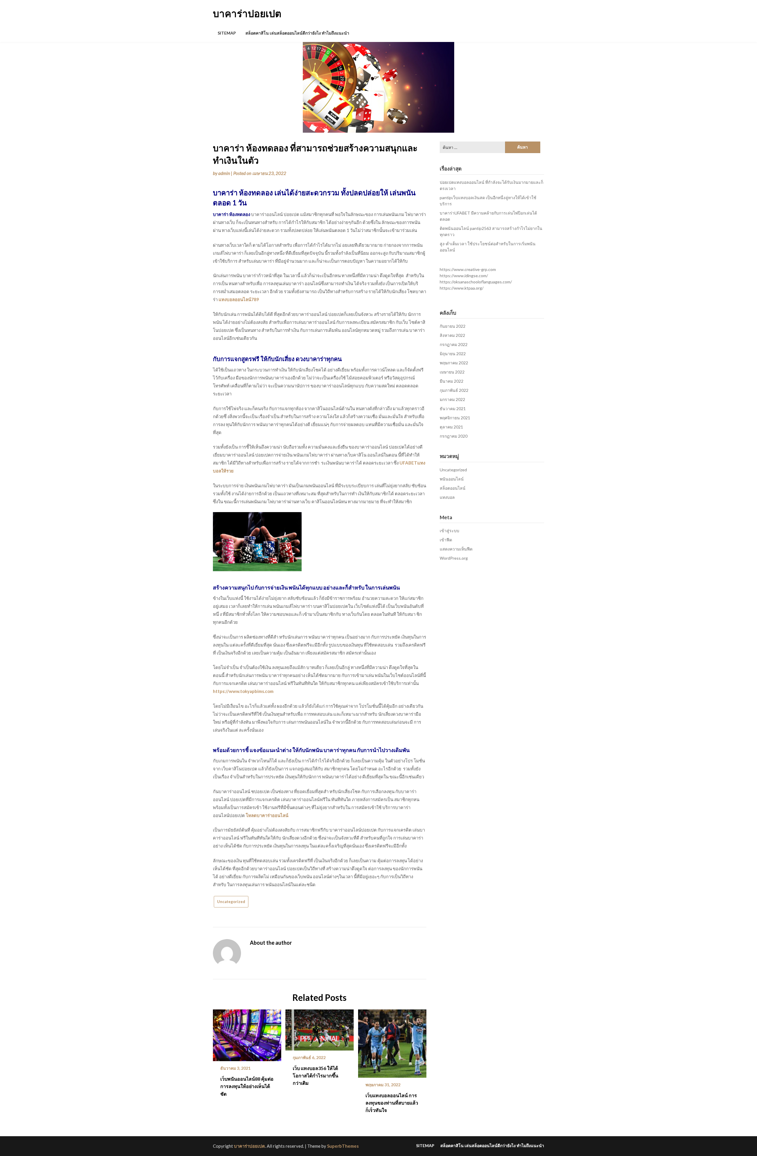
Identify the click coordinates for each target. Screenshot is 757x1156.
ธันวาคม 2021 (453, 408)
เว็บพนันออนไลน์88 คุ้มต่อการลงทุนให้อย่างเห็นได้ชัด (247, 1086)
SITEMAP (227, 32)
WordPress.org (454, 558)
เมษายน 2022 (452, 371)
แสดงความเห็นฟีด (456, 548)
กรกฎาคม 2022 (454, 344)
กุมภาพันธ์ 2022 (454, 390)
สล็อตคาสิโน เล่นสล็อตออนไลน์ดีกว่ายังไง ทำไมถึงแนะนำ (297, 32)
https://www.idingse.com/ (464, 275)
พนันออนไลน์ (452, 478)
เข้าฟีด (446, 539)
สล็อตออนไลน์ (452, 488)
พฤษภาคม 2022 (454, 362)
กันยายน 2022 (452, 326)
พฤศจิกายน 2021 (455, 417)
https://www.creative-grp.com (468, 269)
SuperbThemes (343, 1146)
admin (224, 173)
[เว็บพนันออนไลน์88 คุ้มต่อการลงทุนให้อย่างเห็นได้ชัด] (247, 1033)
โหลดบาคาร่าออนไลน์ (267, 815)
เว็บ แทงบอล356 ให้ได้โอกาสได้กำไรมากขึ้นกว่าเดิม (315, 1075)
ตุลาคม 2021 (451, 426)
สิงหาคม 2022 (452, 335)
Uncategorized (231, 901)
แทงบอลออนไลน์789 (239, 299)
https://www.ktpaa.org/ (461, 287)
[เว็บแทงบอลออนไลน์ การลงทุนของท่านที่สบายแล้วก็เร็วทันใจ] (392, 1041)
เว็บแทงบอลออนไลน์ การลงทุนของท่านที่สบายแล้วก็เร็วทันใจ (391, 1102)
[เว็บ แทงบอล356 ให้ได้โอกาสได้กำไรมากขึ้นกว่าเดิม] (319, 1027)
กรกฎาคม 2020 (454, 436)
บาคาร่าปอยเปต (247, 13)
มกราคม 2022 (452, 399)
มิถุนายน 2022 (453, 353)
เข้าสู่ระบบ (449, 530)
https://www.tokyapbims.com (243, 691)
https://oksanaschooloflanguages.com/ (476, 281)
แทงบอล (447, 497)
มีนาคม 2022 (451, 381)
